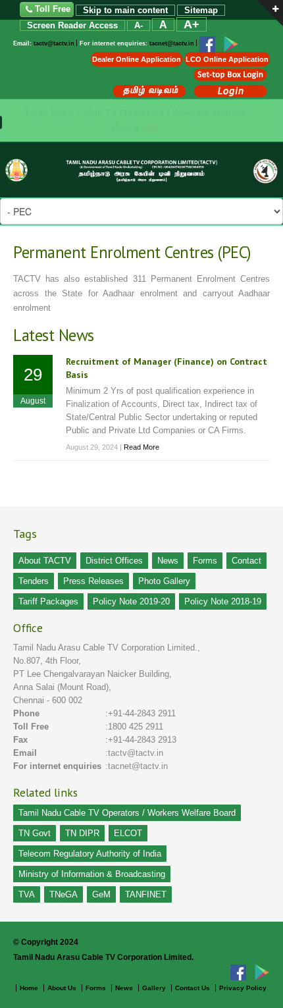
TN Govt (34, 833)
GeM (101, 894)
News (167, 561)
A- (138, 25)
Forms (205, 561)
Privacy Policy (243, 988)
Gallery (154, 988)
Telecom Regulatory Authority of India (89, 854)
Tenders (33, 581)
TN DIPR (82, 833)
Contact (246, 561)
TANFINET (146, 894)
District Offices (114, 561)
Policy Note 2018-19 (222, 601)
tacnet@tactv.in (171, 44)
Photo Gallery (164, 581)
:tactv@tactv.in (134, 753)
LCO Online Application (227, 59)
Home (29, 988)
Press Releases (93, 581)
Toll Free (52, 9)
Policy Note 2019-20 (131, 601)
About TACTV (44, 561)
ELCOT (128, 833)
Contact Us (192, 988)
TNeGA (63, 894)
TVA (26, 894)
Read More (141, 447)
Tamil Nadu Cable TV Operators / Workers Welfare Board (127, 813)
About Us (62, 988)
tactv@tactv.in (54, 44)
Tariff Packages (48, 601)
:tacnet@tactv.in (136, 766)
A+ (191, 24)
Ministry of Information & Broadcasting (91, 874)
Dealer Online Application (136, 59)
